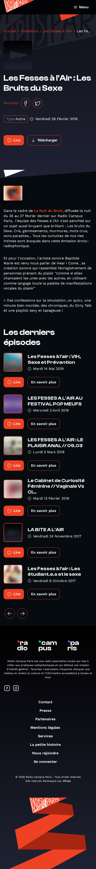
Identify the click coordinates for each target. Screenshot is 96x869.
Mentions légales (45, 727)
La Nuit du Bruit (48, 211)
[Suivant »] (22, 613)
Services (45, 736)
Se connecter (45, 761)
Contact (45, 702)
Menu (84, 7)
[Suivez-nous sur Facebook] (7, 688)
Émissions (29, 31)
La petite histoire (45, 744)
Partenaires (45, 719)
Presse (45, 710)
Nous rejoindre (45, 753)
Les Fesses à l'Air (57, 31)
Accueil (10, 31)
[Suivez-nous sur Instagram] (16, 688)
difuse (67, 781)
